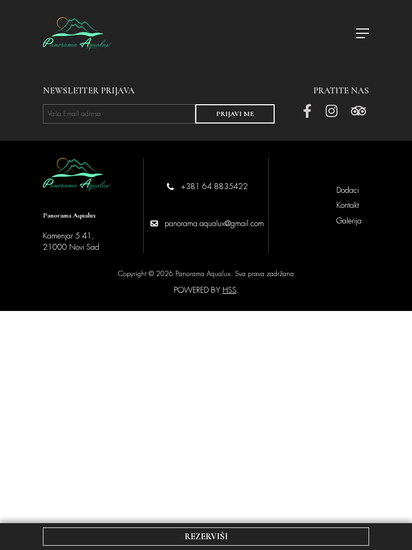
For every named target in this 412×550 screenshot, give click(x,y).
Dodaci (347, 190)
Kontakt (347, 205)
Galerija (349, 221)
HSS (230, 290)
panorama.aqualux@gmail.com (214, 223)
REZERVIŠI (206, 536)
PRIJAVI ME (235, 114)
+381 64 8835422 (214, 186)
